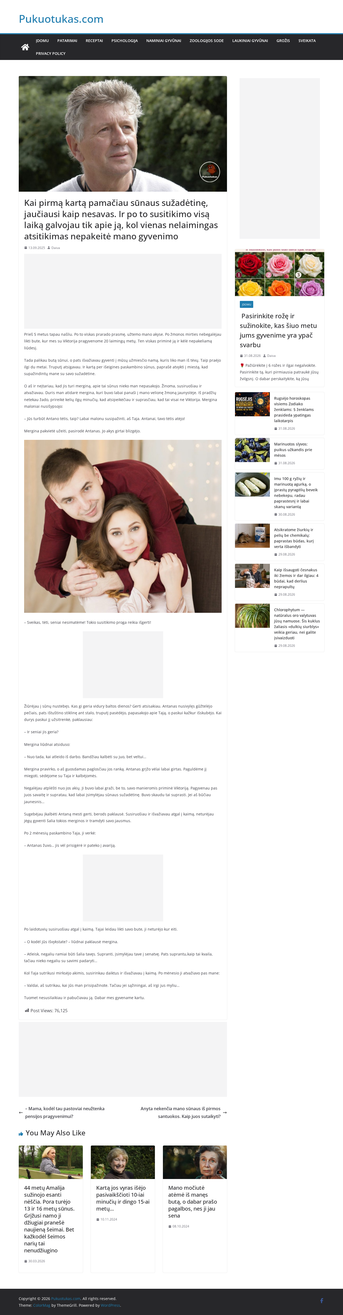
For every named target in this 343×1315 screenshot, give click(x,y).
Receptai (94, 40)
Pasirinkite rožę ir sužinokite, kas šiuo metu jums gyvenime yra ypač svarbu (278, 330)
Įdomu (42, 40)
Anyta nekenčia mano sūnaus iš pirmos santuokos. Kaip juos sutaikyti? (181, 1112)
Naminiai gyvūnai (163, 40)
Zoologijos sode (207, 40)
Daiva (55, 247)
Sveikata (307, 40)
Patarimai (67, 40)
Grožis (283, 40)
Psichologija (124, 40)
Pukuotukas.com (61, 18)
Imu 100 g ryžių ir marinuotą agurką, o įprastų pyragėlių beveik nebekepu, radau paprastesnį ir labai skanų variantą (296, 492)
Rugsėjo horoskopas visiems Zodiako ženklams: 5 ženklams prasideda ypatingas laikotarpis (294, 409)
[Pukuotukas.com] (25, 47)
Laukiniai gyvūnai (250, 40)
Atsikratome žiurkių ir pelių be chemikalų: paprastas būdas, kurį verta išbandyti (294, 538)
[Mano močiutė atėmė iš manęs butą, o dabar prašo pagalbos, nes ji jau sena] (195, 1149)
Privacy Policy (50, 53)
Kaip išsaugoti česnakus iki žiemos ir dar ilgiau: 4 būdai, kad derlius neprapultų (296, 578)
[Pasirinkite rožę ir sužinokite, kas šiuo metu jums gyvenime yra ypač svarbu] (279, 272)
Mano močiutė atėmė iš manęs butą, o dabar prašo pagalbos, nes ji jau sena (192, 1201)
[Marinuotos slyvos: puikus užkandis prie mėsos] (252, 453)
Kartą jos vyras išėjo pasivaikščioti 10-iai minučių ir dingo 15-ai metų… (123, 1198)
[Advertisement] (123, 291)
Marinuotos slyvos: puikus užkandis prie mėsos (293, 449)
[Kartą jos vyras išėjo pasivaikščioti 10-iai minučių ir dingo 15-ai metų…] (123, 1149)
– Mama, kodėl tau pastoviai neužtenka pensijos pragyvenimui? (65, 1112)
